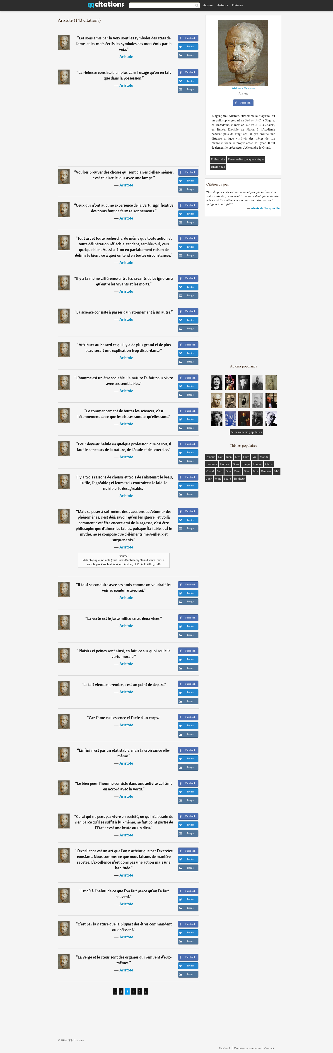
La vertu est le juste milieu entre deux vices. (123, 618)
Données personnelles (247, 1048)
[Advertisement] (129, 131)
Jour (209, 478)
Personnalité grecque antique (246, 159)
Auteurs (222, 5)
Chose (269, 464)
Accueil (208, 5)
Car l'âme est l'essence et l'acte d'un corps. (124, 717)
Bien (229, 457)
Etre (237, 457)
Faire (246, 457)
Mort (218, 478)
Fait (220, 457)
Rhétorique (218, 166)
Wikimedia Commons (243, 88)
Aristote (126, 56)
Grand (210, 471)
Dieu (247, 471)
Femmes (266, 471)
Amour (210, 457)
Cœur (237, 471)
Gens (236, 464)
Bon (255, 471)
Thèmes (237, 5)
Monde (264, 457)
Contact (269, 1048)
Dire (228, 471)
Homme (225, 464)
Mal (276, 471)
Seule (227, 478)
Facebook (225, 1048)
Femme (257, 464)
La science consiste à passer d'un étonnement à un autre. (123, 312)
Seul (219, 471)
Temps (246, 464)
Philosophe (218, 159)
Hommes (211, 464)
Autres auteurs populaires (246, 432)
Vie (254, 457)
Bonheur (239, 478)
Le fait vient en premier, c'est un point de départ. (123, 684)
